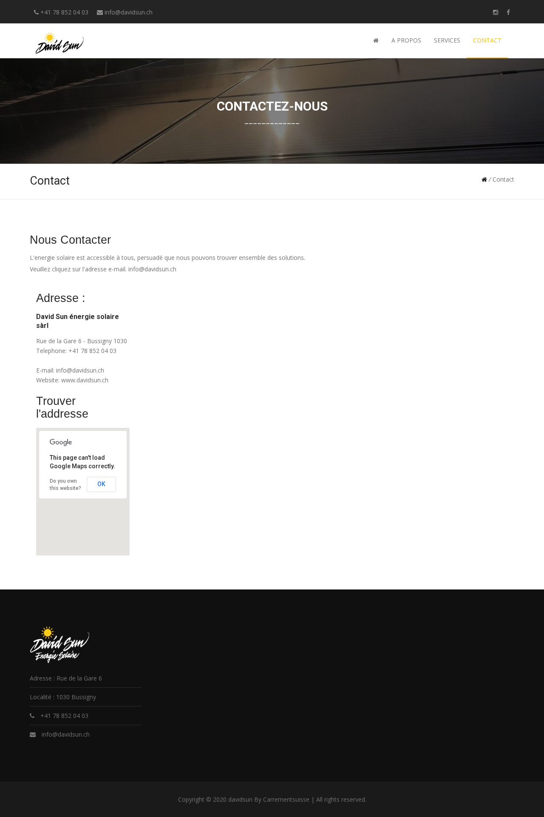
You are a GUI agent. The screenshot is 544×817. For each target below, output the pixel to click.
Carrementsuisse (286, 799)
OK (101, 484)
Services (447, 40)
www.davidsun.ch (84, 380)
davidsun (240, 799)
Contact (487, 40)
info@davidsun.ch (129, 12)
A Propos (406, 40)
